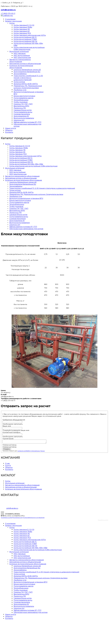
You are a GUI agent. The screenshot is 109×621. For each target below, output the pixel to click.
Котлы (12, 23)
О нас (7, 463)
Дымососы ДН (20, 108)
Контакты (9, 132)
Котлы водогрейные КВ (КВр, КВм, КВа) (26, 164)
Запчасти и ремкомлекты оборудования (20, 60)
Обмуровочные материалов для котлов (26, 229)
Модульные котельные (19, 51)
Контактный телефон (11, 432)
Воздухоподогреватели (24, 118)
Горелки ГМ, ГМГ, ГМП (23, 104)
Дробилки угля (20, 90)
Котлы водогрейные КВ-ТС (25, 37)
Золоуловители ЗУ (21, 116)
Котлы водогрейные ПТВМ (25, 39)
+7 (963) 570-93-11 (8, 13)
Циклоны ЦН (19, 120)
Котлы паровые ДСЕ (22, 33)
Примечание (8, 439)
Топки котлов (19, 82)
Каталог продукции (13, 21)
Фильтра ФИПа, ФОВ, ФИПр (26, 84)
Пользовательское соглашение (33, 517)
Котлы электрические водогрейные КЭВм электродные (29, 48)
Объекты (9, 130)
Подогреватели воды (23, 112)
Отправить (6, 449)
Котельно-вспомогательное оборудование (21, 67)
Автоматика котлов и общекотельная (25, 64)
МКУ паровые (20, 53)
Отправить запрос (12, 514)
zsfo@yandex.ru (8, 10)
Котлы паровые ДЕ (22, 29)
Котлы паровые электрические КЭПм (30, 35)
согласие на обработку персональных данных (31, 451)
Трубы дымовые (21, 102)
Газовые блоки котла (23, 110)
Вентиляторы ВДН (21, 106)
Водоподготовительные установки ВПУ (26, 198)
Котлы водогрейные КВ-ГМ (25, 41)
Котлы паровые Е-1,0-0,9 (24, 25)
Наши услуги (10, 128)
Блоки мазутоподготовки (24, 96)
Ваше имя (6, 426)
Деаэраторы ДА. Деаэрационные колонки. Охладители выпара (28, 87)
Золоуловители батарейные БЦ (27, 72)
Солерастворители (22, 114)
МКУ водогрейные (22, 55)
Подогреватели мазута (23, 98)
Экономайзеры (20, 74)
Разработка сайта (103, 520)
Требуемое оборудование (13, 420)
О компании (10, 19)
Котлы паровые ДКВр (23, 27)
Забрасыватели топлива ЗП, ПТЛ (27, 122)
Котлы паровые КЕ (22, 31)
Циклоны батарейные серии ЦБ (27, 70)
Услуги (8, 465)
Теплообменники (21, 100)
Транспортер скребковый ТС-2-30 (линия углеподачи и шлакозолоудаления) (28, 78)
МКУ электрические (22, 57)
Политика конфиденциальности (12, 517)
